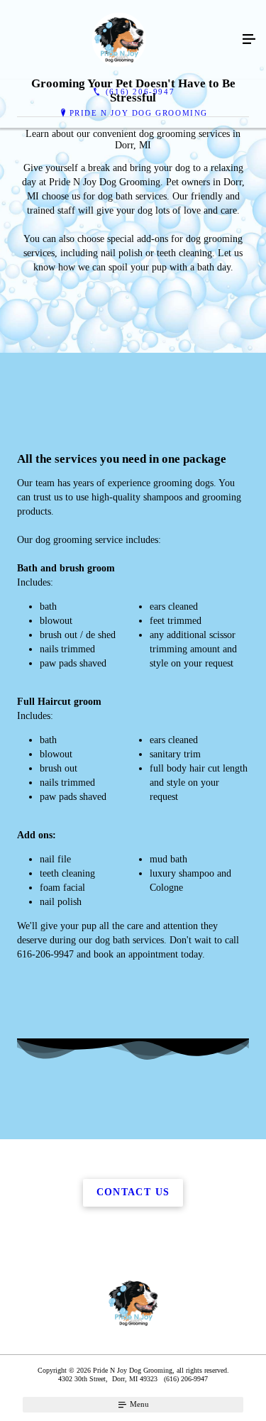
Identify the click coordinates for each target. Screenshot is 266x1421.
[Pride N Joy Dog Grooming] (119, 39)
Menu (138, 1404)
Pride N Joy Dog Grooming (139, 113)
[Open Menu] (249, 40)
